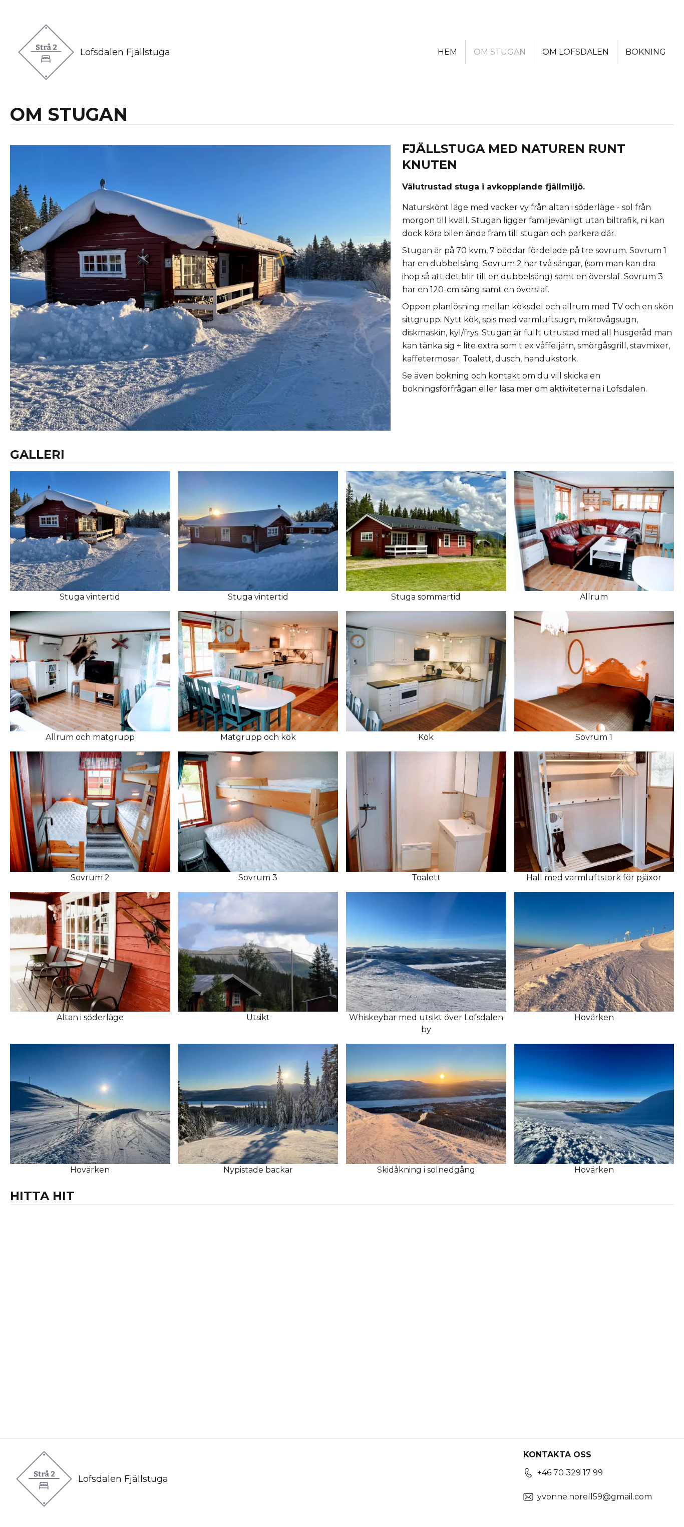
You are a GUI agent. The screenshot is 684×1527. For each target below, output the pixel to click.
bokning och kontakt (478, 375)
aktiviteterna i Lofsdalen (597, 389)
